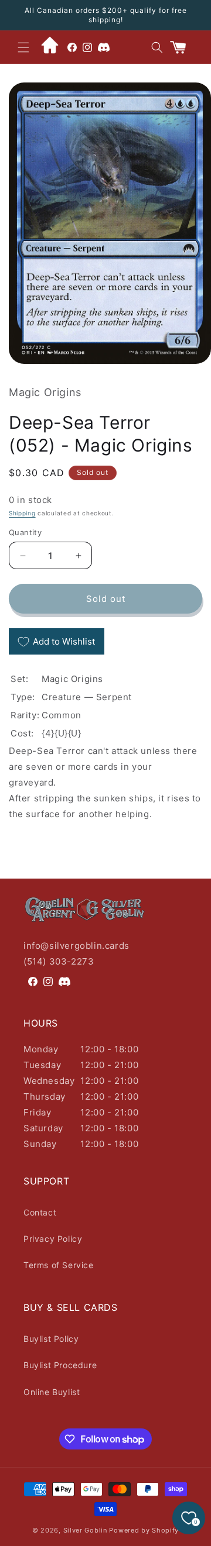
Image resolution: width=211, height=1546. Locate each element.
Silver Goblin (85, 1530)
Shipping (22, 513)
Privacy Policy (52, 1239)
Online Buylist (51, 1392)
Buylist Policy (51, 1339)
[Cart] (183, 47)
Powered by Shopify (144, 1530)
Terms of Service (58, 1265)
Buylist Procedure (60, 1365)
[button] (23, 47)
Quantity (25, 532)
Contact (39, 1212)
